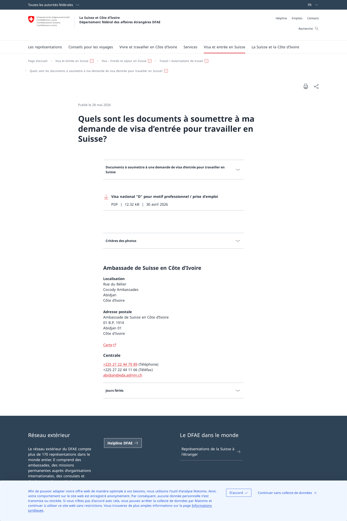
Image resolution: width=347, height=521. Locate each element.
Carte (107, 344)
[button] (45, 46)
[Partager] (316, 86)
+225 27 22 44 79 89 (120, 364)
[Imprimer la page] (305, 86)
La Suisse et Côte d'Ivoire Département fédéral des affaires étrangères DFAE (119, 19)
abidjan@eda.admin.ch (122, 375)
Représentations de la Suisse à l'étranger (208, 451)
